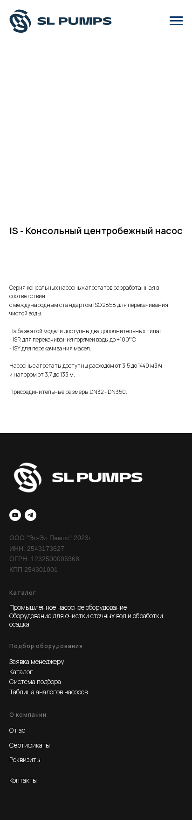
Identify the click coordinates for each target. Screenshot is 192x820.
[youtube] (15, 515)
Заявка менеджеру (36, 661)
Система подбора (35, 681)
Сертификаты (29, 745)
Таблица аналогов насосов (48, 691)
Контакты (23, 780)
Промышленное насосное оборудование (68, 607)
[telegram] (30, 515)
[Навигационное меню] (176, 21)
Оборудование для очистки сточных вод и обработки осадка (86, 619)
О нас (17, 730)
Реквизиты (25, 759)
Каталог (21, 671)
